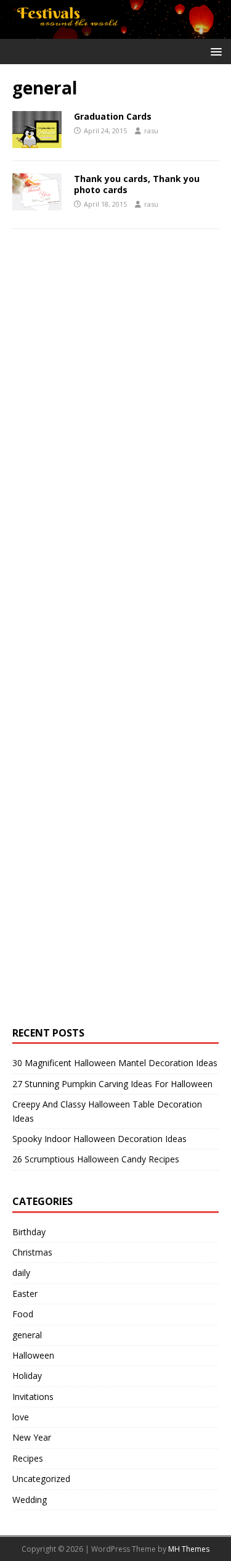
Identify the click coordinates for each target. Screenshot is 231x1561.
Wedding (29, 1499)
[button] (214, 51)
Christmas (32, 1252)
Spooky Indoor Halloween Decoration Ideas (99, 1139)
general (27, 1335)
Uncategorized (41, 1478)
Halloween (33, 1355)
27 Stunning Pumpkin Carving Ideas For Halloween (112, 1084)
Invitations (33, 1396)
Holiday (27, 1375)
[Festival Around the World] (115, 31)
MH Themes (188, 1549)
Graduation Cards (113, 116)
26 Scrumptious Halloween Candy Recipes (95, 1159)
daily (21, 1272)
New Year (31, 1437)
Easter (25, 1293)
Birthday (29, 1232)
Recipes (27, 1458)
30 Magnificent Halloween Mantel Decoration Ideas (114, 1063)
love (20, 1417)
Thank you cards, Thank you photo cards (137, 184)
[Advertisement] (104, 439)
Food (22, 1314)
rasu (151, 130)
